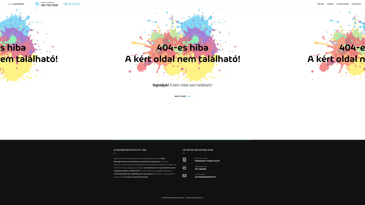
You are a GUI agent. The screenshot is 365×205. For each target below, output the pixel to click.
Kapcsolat (356, 4)
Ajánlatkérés (342, 4)
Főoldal (320, 4)
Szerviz (330, 4)
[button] (182, 96)
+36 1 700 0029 (49, 5)
